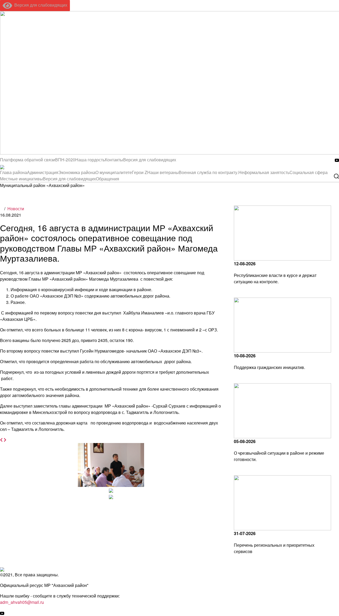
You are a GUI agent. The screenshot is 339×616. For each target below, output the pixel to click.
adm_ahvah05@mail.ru (22, 602)
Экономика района (76, 172)
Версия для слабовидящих (39, 5)
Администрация (42, 172)
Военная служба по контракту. (208, 172)
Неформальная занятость (263, 172)
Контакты (114, 160)
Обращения (107, 179)
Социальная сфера (308, 172)
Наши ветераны (163, 172)
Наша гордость (90, 160)
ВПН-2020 (65, 160)
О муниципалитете (113, 172)
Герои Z (139, 172)
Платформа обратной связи (27, 160)
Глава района (13, 172)
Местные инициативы (21, 179)
